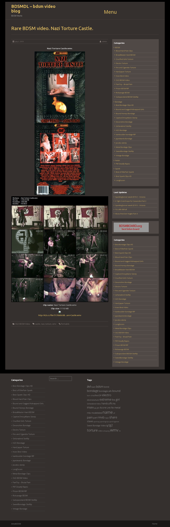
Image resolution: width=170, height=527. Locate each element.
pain (90, 417)
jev (98, 407)
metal (117, 407)
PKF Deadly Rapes (123, 164)
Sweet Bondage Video (96, 425)
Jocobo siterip (121, 143)
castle (37, 324)
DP (100, 395)
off (114, 413)
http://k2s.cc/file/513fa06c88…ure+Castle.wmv (59, 315)
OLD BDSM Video (22, 324)
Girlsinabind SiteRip (123, 126)
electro (106, 395)
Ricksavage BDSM (122, 92)
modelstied (97, 412)
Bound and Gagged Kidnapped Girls (130, 109)
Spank (117, 168)
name (108, 412)
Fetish (117, 160)
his (114, 403)
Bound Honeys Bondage (125, 113)
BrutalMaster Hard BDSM (125, 55)
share (113, 417)
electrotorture (93, 400)
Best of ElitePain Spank (125, 172)
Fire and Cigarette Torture (126, 67)
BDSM (117, 47)
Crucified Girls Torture (124, 59)
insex (90, 407)
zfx (120, 431)
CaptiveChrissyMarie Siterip (126, 118)
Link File (110, 407)
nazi (42, 324)
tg (107, 425)
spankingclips (104, 422)
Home (154, 523)
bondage (92, 391)
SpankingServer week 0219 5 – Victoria (130, 205)
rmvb (101, 417)
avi (89, 386)
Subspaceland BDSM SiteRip (127, 97)
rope (107, 418)
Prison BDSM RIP (122, 88)
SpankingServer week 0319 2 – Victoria (130, 197)
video (100, 431)
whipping (106, 431)
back (93, 387)
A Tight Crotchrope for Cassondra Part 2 (130, 201)
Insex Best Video (122, 76)
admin (104, 41)
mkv (89, 412)
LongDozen (120, 180)
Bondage (118, 102)
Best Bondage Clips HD (125, 105)
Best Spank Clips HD (123, 176)
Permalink (65, 324)
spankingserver (114, 422)
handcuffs (106, 403)
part (95, 417)
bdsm (99, 386)
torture (48, 324)
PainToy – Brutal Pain (124, 84)
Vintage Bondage (122, 155)
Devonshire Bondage (124, 122)
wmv (54, 324)
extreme (105, 399)
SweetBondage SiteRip (125, 151)
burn (88, 395)
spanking (96, 422)
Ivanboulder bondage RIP (126, 134)
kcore (103, 407)
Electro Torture (122, 63)
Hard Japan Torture (123, 71)
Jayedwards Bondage (124, 138)
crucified (95, 395)
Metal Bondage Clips (124, 147)
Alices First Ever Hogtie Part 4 (126, 213)
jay (95, 408)
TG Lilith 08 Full (121, 209)
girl (118, 399)
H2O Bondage (121, 130)
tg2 (111, 425)
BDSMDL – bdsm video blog (33, 8)
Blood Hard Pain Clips (124, 51)
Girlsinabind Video (94, 404)
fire (113, 399)
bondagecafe (105, 391)
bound (116, 391)
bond (106, 386)
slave (90, 421)
